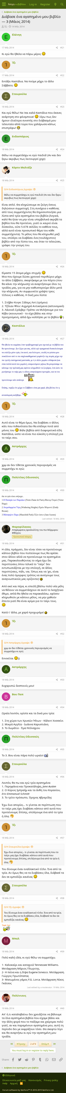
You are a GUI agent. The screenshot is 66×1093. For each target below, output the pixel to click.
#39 (62, 951)
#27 (62, 338)
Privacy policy (51, 1080)
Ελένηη (16, 34)
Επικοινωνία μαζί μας (14, 1080)
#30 (62, 490)
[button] (4, 4)
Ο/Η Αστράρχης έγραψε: (17, 642)
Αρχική (14, 1083)
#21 (62, 47)
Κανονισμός (35, 1080)
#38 (62, 898)
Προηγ (21, 1043)
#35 (62, 749)
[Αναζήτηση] (62, 4)
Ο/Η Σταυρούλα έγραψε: (17, 846)
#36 (62, 776)
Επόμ (45, 1043)
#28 (62, 416)
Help (4, 1083)
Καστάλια (18, 325)
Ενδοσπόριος (20, 136)
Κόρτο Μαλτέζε (22, 167)
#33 (62, 679)
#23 (62, 106)
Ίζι (5, 26)
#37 (62, 837)
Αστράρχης (19, 446)
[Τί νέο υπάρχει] (55, 4)
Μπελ (15, 938)
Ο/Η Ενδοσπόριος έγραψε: (18, 189)
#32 (62, 633)
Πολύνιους (19, 995)
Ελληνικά (10, 1075)
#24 (62, 149)
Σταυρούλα (19, 94)
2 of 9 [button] (33, 1043)
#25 (62, 180)
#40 (62, 1008)
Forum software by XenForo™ (28, 1090)
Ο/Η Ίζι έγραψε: (12, 907)
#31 (62, 543)
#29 (62, 459)
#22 (62, 75)
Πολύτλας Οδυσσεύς (25, 477)
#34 (62, 707)
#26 (62, 266)
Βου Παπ (17, 694)
